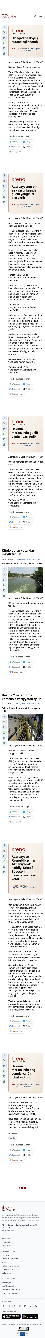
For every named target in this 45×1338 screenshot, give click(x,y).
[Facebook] (9, 1306)
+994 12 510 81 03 (8, 1228)
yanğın (12, 1138)
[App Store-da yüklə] (11, 1316)
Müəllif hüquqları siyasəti (11, 1290)
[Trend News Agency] (8, 1208)
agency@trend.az (8, 1230)
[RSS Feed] (36, 1306)
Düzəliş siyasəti (7, 1269)
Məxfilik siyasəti (8, 1286)
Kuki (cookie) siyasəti (10, 1293)
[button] (4, 27)
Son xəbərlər (6, 1242)
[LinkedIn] (30, 1306)
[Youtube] (20, 1306)
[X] (14, 1306)
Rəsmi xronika (7, 1246)
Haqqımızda (6, 1255)
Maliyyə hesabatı (8, 1273)
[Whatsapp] (4, 1306)
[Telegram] (25, 1306)
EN (18, 1334)
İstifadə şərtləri (7, 1283)
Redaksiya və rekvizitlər (10, 1259)
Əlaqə (4, 1262)
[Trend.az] (9, 16)
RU (27, 1334)
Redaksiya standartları (10, 1266)
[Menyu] (40, 16)
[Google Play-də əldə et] (30, 1316)
